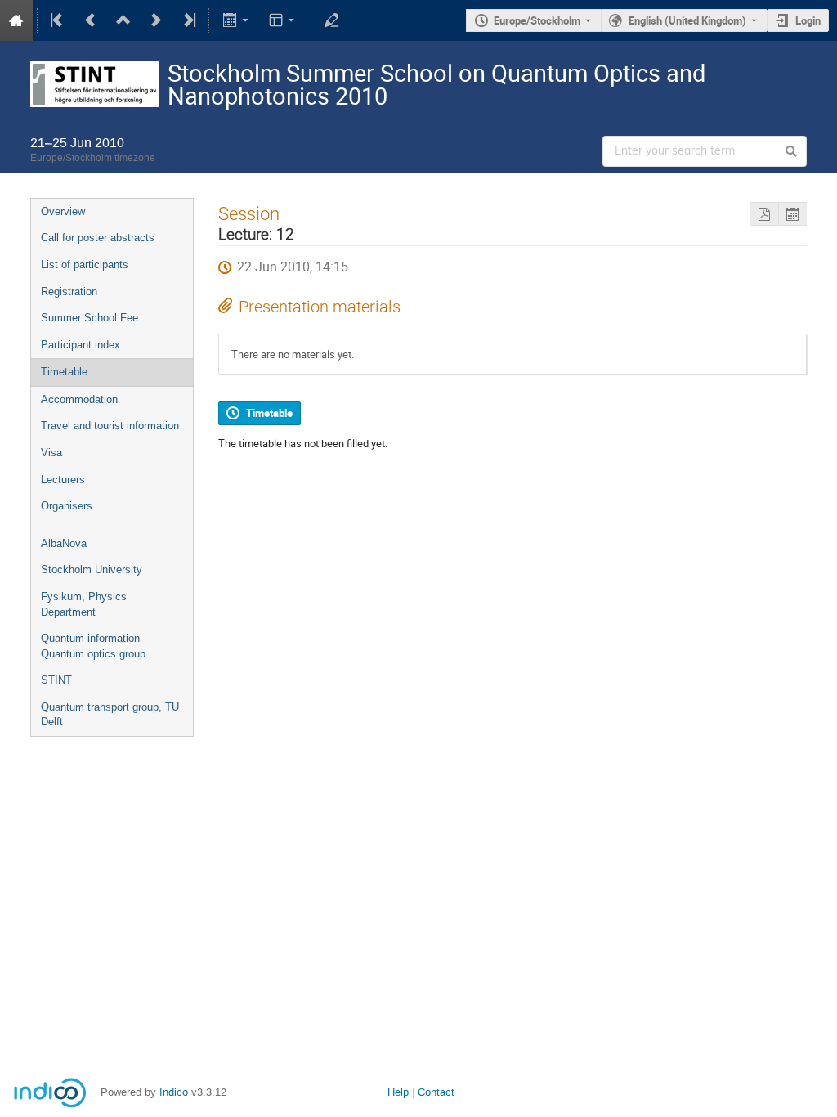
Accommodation (79, 399)
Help (398, 1092)
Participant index (80, 345)
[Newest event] (188, 20)
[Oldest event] (58, 20)
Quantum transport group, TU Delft (110, 715)
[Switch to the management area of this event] (332, 20)
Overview (63, 211)
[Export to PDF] (764, 214)
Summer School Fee (89, 318)
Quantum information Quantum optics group (93, 646)
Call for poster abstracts (97, 237)
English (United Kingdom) (687, 20)
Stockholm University (91, 569)
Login (808, 20)
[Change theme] (283, 20)
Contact (436, 1092)
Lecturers (63, 479)
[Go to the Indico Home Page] (16, 20)
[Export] (236, 20)
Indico (173, 1092)
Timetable (64, 372)
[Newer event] (156, 20)
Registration (69, 291)
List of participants (84, 264)
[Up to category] (123, 20)
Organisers (66, 506)
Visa (51, 452)
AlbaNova (64, 543)
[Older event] (90, 20)
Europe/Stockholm (537, 20)
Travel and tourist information (110, 425)
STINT (56, 680)
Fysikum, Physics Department (84, 604)
